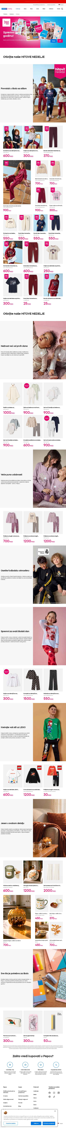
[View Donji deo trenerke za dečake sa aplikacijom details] (58, 108)
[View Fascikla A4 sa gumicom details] (53, 960)
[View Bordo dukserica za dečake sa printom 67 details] (45, 85)
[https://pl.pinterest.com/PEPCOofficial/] (50, 1097)
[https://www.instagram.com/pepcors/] (54, 1093)
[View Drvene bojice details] (38, 965)
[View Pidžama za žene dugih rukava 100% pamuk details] (45, 478)
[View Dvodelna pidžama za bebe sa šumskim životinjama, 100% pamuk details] (59, 354)
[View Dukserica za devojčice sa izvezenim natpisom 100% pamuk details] (49, 91)
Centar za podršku (51, 4)
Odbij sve (36, 1123)
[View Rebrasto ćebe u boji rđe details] (44, 825)
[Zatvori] (55, 1111)
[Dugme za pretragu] (62, 9)
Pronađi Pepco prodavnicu (39, 4)
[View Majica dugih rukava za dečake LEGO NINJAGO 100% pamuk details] (51, 723)
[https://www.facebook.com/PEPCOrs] (50, 1093)
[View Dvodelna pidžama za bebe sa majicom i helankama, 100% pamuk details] (41, 353)
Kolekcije (12, 14)
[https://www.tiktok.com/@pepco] (54, 1097)
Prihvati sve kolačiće (49, 1123)
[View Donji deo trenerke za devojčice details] (49, 106)
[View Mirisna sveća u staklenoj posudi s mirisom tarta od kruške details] (49, 842)
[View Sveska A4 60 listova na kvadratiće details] (41, 993)
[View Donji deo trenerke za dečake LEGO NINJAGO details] (53, 745)
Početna (5, 14)
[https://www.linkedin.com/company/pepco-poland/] (59, 1093)
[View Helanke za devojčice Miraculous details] (49, 651)
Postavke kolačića (10, 1123)
